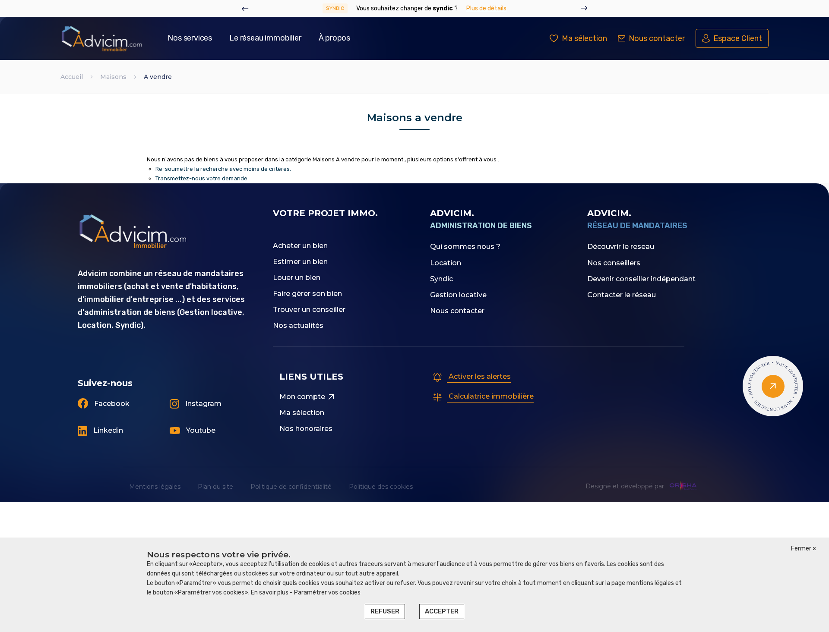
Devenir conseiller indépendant (641, 279)
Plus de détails (486, 8)
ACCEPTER (442, 611)
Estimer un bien (300, 262)
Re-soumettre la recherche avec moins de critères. (223, 169)
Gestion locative (458, 295)
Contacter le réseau (621, 295)
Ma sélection (301, 413)
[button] (245, 9)
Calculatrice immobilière (490, 396)
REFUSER (384, 611)
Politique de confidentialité (291, 487)
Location (445, 263)
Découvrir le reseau (620, 246)
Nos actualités (298, 325)
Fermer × (803, 548)
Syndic (441, 279)
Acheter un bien (300, 246)
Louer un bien (296, 278)
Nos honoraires (305, 428)
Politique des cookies (381, 487)
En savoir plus (270, 592)
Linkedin (107, 430)
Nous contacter (457, 311)
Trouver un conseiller (309, 309)
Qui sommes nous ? (465, 246)
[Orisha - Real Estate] (683, 486)
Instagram (202, 403)
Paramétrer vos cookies (327, 592)
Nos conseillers (613, 263)
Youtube (199, 430)
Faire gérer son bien (307, 293)
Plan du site (215, 487)
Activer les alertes (479, 376)
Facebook (111, 403)
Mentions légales (154, 487)
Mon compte (302, 397)
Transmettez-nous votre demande (201, 178)
